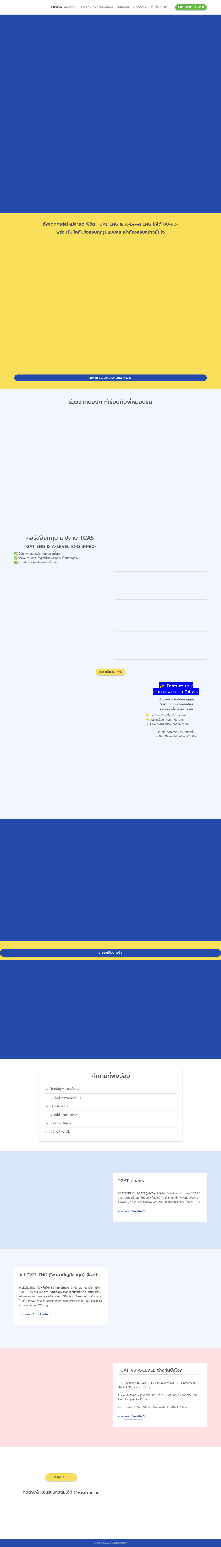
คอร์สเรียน (71, 7)
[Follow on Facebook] (151, 7)
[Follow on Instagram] (156, 7)
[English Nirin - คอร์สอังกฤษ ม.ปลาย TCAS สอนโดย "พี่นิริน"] (30, 7)
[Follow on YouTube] (165, 7)
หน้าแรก (56, 7)
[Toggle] (47, 1089)
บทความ (123, 7)
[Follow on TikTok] (160, 7)
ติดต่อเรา (139, 7)
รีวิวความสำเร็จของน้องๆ (97, 7)
